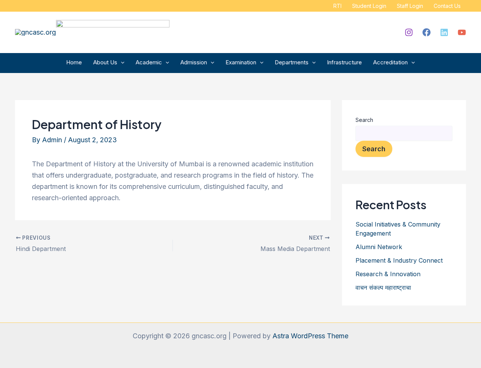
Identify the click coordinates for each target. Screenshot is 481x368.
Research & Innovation (387, 274)
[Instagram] (409, 32)
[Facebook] (426, 32)
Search (364, 120)
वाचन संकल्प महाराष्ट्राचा (383, 287)
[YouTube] (462, 32)
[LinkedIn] (444, 32)
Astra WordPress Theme (310, 336)
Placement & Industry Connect (399, 260)
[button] (120, 62)
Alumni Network (378, 247)
